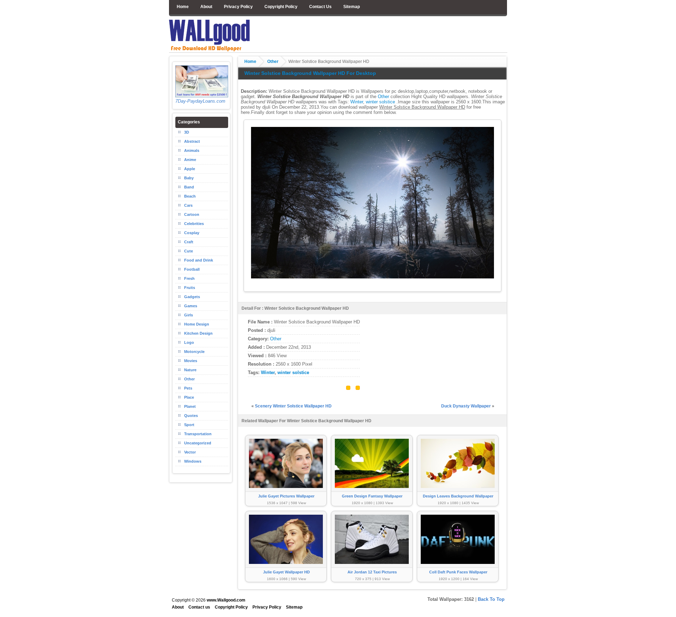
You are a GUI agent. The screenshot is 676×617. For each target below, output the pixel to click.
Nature (190, 370)
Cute (188, 251)
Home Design (196, 324)
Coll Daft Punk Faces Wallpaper (458, 572)
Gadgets (192, 297)
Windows (192, 461)
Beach (190, 196)
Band (189, 187)
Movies (190, 361)
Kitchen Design (198, 333)
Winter (356, 101)
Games (190, 306)
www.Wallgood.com (226, 600)
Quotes (191, 415)
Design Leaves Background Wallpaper (458, 496)
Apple (189, 169)
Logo (189, 342)
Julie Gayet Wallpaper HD (286, 572)
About (206, 6)
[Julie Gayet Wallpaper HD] (285, 567)
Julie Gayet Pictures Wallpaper (286, 496)
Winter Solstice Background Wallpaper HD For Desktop (310, 73)
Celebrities (194, 223)
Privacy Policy (238, 6)
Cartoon (191, 214)
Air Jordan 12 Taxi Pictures (372, 572)
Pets (188, 388)
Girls (188, 315)
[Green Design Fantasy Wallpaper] (371, 491)
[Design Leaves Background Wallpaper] (457, 491)
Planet (190, 406)
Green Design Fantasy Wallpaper (372, 496)
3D (186, 132)
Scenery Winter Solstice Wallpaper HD (293, 406)
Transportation (198, 434)
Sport (189, 425)
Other (272, 61)
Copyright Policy (281, 6)
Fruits (189, 287)
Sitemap (351, 6)
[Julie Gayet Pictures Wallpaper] (285, 491)
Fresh (189, 278)
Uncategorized (197, 443)
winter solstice (380, 101)
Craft (188, 242)
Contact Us (320, 6)
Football (192, 269)
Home (183, 6)
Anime (190, 160)
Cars (188, 205)
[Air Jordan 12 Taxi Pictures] (371, 567)
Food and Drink (198, 260)
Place (189, 397)
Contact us (199, 607)
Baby (189, 178)
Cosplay (191, 233)
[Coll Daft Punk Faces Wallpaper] (457, 567)
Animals (191, 150)
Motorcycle (194, 351)
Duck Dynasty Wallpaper (466, 406)
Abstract (192, 141)
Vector (190, 452)
